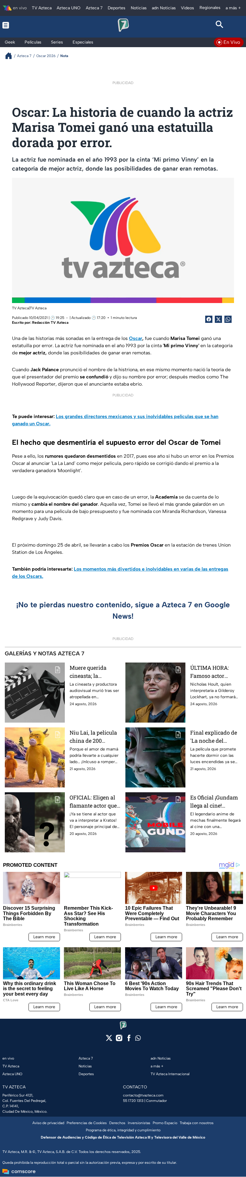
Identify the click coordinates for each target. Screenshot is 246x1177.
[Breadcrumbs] (11, 55)
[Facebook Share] (208, 319)
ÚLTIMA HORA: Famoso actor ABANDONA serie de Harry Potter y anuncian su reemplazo (212, 672)
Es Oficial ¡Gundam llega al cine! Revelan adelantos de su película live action (214, 802)
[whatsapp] (138, 1039)
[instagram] (119, 1040)
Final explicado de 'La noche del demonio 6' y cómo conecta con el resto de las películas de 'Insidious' (215, 737)
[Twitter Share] (218, 319)
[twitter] (109, 1040)
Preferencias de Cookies (87, 1123)
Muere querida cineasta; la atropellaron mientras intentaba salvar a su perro (94, 672)
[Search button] (219, 25)
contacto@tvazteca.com (143, 1095)
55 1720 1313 (133, 1101)
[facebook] (129, 1040)
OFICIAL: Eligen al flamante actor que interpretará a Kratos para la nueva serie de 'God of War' (94, 802)
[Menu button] (26, 25)
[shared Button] (228, 319)
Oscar (135, 338)
